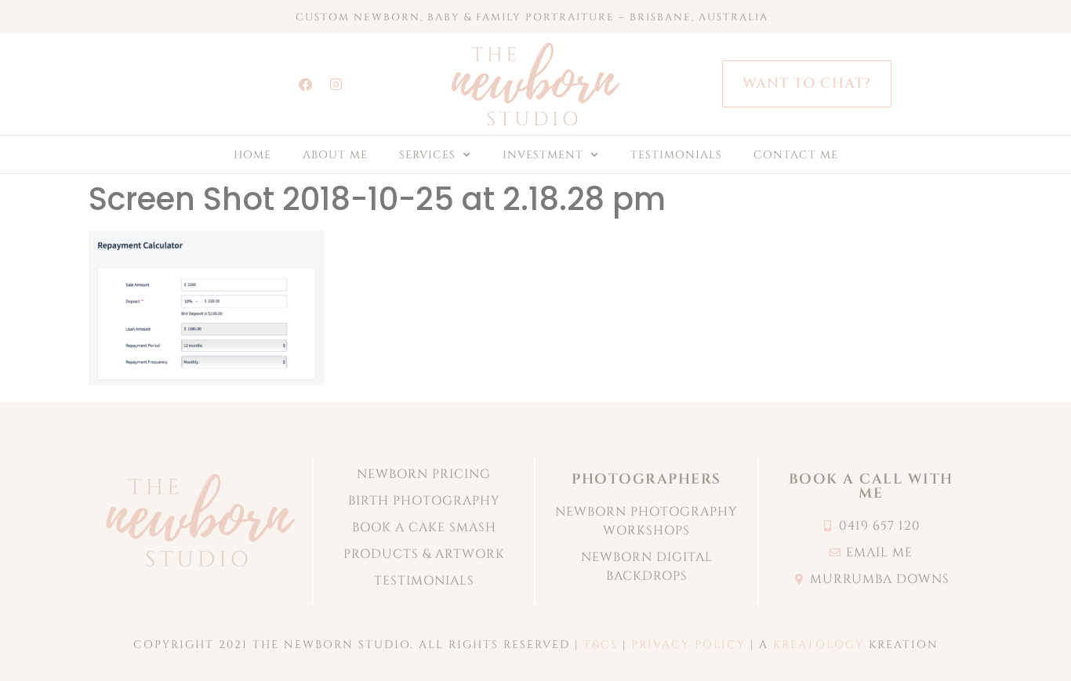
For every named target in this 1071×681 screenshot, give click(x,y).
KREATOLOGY (818, 644)
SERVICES (427, 154)
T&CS (600, 644)
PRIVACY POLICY (688, 644)
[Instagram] (335, 84)
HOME (252, 154)
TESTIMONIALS (676, 154)
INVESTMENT (543, 154)
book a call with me (871, 486)
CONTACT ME (795, 154)
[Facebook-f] (305, 84)
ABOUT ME (335, 154)
